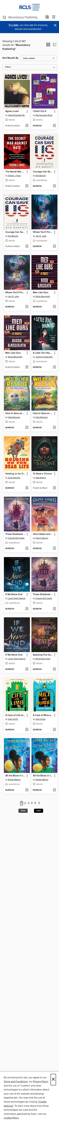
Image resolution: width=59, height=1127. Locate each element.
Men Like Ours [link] (40, 292)
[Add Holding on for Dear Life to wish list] (27, 488)
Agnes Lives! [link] (12, 111)
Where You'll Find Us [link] (43, 232)
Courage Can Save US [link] (15, 232)
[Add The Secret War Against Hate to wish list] (27, 186)
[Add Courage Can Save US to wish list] (27, 246)
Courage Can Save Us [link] (43, 171)
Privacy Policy (40, 1081)
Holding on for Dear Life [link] (15, 473)
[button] (48, 45)
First (23, 810)
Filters (8, 67)
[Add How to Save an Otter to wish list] (54, 428)
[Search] (4, 17)
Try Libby (13, 25)
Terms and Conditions (16, 1081)
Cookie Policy (11, 1117)
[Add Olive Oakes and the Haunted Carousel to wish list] (54, 549)
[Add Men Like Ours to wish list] (54, 307)
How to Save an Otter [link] (43, 413)
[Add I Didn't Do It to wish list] (54, 126)
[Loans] (47, 17)
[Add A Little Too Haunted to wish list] (54, 367)
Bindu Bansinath (43, 296)
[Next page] (39, 803)
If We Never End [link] (13, 594)
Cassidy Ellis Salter (16, 538)
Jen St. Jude (41, 236)
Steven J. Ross (14, 175)
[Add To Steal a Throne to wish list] (54, 488)
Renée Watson (14, 779)
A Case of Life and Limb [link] (15, 715)
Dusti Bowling (14, 478)
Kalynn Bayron (42, 538)
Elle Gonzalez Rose (44, 115)
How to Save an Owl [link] (15, 413)
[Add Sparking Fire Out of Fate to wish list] (54, 669)
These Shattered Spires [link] (15, 534)
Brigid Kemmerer (43, 659)
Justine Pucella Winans (45, 357)
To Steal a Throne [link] (42, 473)
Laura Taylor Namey (16, 598)
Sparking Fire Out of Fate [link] (43, 654)
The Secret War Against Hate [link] (15, 171)
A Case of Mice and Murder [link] (43, 715)
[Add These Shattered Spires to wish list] (27, 549)
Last (39, 810)
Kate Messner (14, 417)
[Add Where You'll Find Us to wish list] (54, 246)
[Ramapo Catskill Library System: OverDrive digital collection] (29, 7)
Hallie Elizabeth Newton (17, 115)
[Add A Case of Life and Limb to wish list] (27, 730)
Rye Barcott (41, 175)
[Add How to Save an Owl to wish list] (27, 428)
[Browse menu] (54, 17)
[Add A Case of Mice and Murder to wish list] (54, 730)
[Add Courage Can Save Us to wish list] (54, 186)
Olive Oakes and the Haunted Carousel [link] (43, 534)
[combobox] (23, 17)
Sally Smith (13, 719)
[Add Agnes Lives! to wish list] (27, 126)
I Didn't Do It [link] (39, 111)
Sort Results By (10, 57)
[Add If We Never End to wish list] (27, 609)
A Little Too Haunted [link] (43, 353)
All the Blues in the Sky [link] (15, 775)
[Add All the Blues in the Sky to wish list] (27, 790)
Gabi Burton (41, 478)
